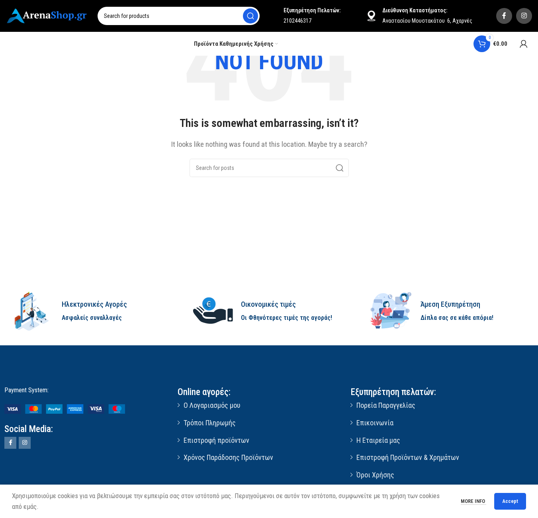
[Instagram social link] (524, 16)
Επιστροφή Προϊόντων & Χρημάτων (407, 457)
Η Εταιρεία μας (378, 440)
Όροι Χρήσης (375, 475)
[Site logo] (48, 15)
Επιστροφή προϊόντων (216, 440)
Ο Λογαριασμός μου (212, 405)
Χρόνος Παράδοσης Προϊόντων (228, 457)
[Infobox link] (89, 311)
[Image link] (64, 409)
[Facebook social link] (504, 16)
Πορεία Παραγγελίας (385, 405)
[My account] (523, 44)
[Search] (250, 15)
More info (473, 501)
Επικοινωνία (374, 423)
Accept (510, 501)
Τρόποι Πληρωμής (210, 423)
